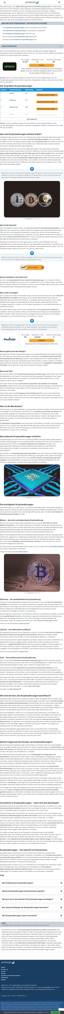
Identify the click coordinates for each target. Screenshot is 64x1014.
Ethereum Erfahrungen (45, 620)
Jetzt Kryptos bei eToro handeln (46, 95)
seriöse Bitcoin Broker (57, 546)
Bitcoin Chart (23, 552)
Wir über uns (4, 969)
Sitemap (3, 979)
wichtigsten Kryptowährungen (15, 33)
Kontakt (3, 971)
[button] (32, 267)
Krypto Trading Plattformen (16, 237)
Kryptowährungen (41, 141)
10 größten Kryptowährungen (14, 28)
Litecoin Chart (23, 651)
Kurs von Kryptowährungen (20, 36)
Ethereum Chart (24, 623)
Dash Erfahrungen (34, 686)
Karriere (3, 973)
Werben (3, 967)
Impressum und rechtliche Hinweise (10, 975)
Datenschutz (4, 977)
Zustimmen (55, 1012)
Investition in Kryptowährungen (23, 39)
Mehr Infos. (46, 1012)
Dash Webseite (14, 689)
